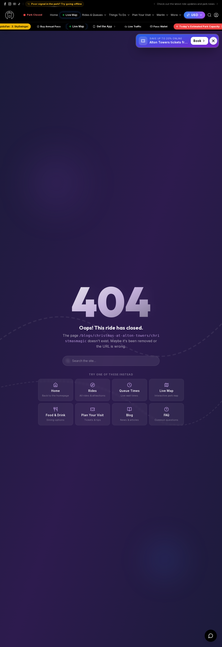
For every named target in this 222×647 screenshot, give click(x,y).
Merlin (161, 15)
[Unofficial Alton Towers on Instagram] (9, 3)
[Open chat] (211, 636)
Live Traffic (158, 26)
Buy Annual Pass (74, 26)
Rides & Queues (92, 15)
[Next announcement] (217, 4)
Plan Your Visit (141, 15)
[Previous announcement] (162, 4)
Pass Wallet (185, 26)
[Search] (209, 15)
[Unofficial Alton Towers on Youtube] (14, 3)
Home (54, 15)
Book (197, 41)
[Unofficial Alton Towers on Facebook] (5, 3)
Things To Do (117, 15)
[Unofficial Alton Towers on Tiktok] (19, 3)
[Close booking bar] (213, 41)
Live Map (71, 15)
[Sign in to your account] (216, 15)
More (174, 15)
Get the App (128, 26)
